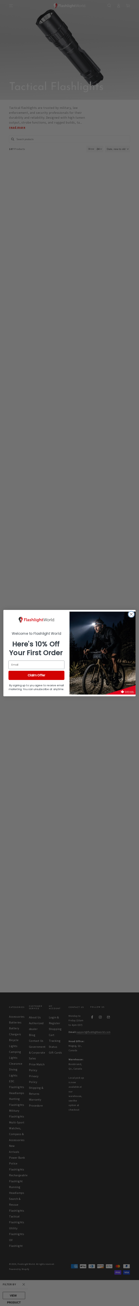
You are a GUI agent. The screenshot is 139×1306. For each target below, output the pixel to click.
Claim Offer (36, 675)
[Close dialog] (131, 614)
